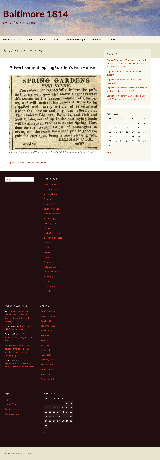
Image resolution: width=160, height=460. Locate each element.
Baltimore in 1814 (11, 39)
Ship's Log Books (52, 271)
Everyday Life (50, 223)
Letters (47, 247)
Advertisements (51, 184)
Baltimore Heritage (75, 39)
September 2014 (48, 325)
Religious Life (50, 266)
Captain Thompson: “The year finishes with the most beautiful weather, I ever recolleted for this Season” (126, 63)
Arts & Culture (50, 194)
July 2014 (45, 335)
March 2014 (46, 354)
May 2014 (45, 345)
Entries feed (11, 404)
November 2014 (48, 316)
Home (29, 39)
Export (47, 228)
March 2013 (46, 374)
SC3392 (92, 151)
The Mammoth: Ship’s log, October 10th (19, 337)
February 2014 (47, 359)
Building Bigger (51, 218)
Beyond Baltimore (52, 213)
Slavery (47, 281)
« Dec (109, 152)
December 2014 (48, 311)
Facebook (96, 39)
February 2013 (47, 379)
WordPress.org (12, 413)
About (57, 39)
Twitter (111, 39)
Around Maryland (51, 189)
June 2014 (45, 340)
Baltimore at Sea (51, 208)
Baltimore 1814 (51, 204)
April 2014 (45, 350)
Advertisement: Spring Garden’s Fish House (52, 67)
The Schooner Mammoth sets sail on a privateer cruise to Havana (19, 363)
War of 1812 (49, 291)
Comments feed (12, 409)
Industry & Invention (53, 237)
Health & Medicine (52, 233)
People (47, 252)
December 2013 (48, 369)
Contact (43, 39)
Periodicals (49, 257)
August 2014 (46, 330)
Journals (48, 242)
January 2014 (47, 364)
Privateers (49, 262)
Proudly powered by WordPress (18, 453)
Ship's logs (49, 276)
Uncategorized (51, 286)
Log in (7, 399)
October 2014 (47, 321)
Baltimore (48, 199)
